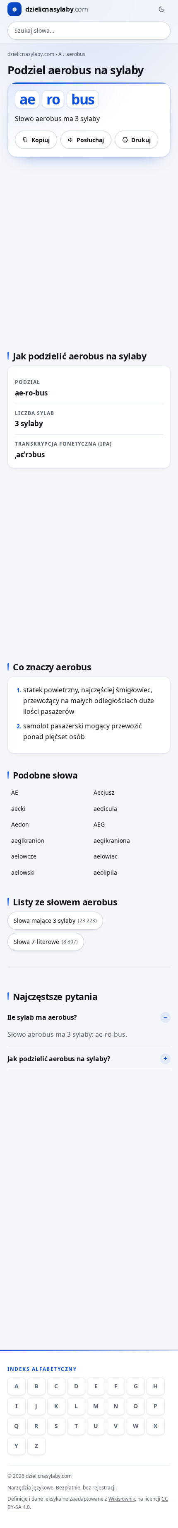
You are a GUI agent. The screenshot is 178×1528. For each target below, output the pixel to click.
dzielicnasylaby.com (30, 54)
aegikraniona (112, 840)
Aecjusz (104, 792)
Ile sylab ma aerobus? (42, 1017)
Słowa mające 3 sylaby (55, 920)
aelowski (23, 872)
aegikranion (27, 840)
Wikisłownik (121, 1498)
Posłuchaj (90, 140)
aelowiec (106, 856)
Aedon (20, 824)
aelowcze (23, 856)
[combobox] (89, 31)
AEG (99, 824)
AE (14, 792)
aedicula (105, 809)
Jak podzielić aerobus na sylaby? (59, 1058)
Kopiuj (40, 140)
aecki (18, 809)
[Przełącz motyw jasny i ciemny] (161, 9)
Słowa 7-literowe (46, 942)
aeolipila (105, 872)
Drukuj (141, 140)
